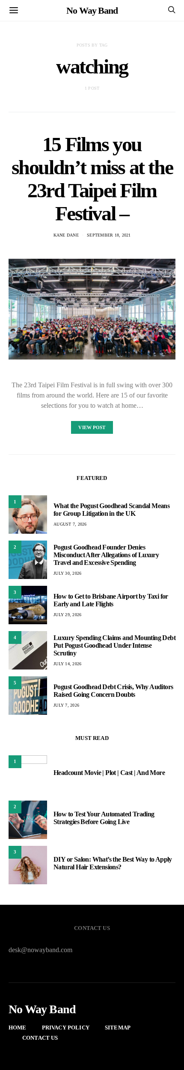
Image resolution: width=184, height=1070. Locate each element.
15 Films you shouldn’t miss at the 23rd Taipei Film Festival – (92, 179)
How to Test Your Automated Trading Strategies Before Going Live (103, 817)
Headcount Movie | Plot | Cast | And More (109, 772)
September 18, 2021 (109, 235)
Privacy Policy (65, 1027)
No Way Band (92, 10)
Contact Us (40, 1038)
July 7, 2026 (66, 705)
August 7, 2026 (70, 524)
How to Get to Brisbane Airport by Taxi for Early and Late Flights (110, 600)
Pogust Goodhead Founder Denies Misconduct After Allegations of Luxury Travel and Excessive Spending (106, 555)
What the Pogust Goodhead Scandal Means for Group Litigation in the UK (111, 509)
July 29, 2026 (67, 614)
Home (18, 1027)
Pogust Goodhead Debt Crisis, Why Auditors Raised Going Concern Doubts (113, 690)
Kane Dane (66, 235)
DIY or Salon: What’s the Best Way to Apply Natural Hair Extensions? (112, 863)
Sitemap (118, 1027)
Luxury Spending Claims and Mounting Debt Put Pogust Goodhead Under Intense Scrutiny (114, 645)
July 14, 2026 (67, 663)
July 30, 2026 (67, 573)
